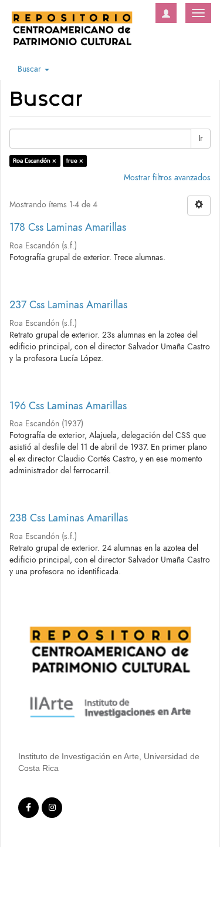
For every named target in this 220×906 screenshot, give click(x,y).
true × (74, 160)
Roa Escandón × (34, 160)
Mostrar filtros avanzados (167, 177)
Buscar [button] (30, 69)
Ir (200, 138)
